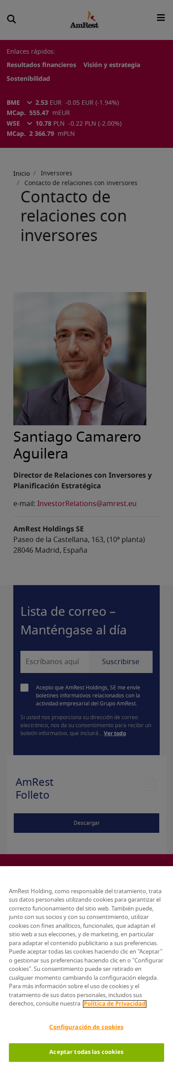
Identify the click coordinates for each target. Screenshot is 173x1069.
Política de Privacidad (114, 1004)
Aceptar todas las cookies (86, 1052)
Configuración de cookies (86, 1027)
